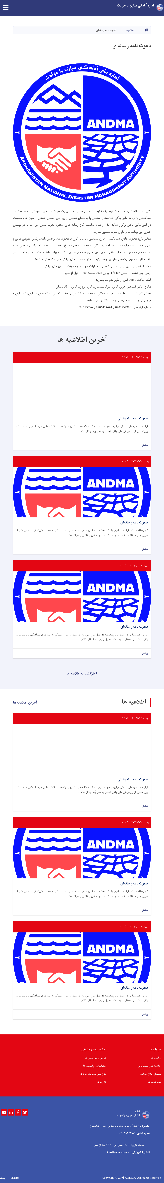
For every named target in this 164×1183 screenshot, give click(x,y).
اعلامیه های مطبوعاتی (149, 1065)
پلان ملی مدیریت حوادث (93, 1073)
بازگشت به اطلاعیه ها (81, 673)
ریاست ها (156, 1057)
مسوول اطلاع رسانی (150, 1073)
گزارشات (101, 1081)
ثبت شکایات (154, 1081)
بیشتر (145, 445)
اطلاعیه (130, 30)
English (15, 1178)
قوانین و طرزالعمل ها (95, 1057)
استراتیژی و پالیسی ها (94, 1065)
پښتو (2, 1178)
